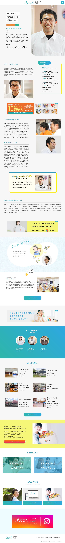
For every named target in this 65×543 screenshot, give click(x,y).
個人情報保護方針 (57, 537)
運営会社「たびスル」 (48, 537)
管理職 (17, 25)
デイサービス (12, 25)
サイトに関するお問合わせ (40, 537)
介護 (8, 25)
